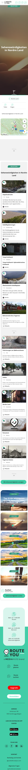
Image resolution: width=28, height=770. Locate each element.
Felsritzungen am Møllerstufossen (13, 350)
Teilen (5, 107)
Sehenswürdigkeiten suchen (14, 596)
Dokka (5, 377)
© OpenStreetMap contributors (21, 134)
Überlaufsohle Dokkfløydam (11, 285)
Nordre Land (15, 99)
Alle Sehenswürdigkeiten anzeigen (13, 482)
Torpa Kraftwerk (8, 257)
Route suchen (16, 676)
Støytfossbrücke (8, 194)
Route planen (16, 666)
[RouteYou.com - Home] (7, 2)
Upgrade (14, 687)
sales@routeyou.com (14, 761)
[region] (14, 126)
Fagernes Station (8, 460)
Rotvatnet (6, 433)
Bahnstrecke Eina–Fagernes (11, 316)
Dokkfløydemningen (9, 225)
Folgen (12, 107)
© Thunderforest (12, 134)
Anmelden (14, 696)
